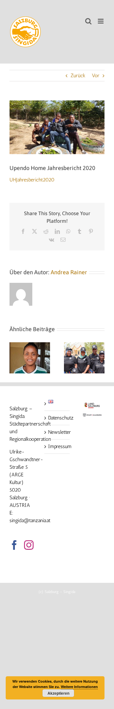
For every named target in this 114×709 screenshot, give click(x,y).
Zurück (78, 75)
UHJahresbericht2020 (32, 180)
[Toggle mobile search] (88, 21)
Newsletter (57, 432)
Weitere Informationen (79, 686)
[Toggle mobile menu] (101, 21)
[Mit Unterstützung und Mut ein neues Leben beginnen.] (30, 345)
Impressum (57, 446)
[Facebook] (14, 545)
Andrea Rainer (69, 272)
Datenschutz (57, 418)
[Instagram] (29, 545)
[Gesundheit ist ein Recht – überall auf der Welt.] (84, 345)
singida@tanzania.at (30, 520)
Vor (95, 75)
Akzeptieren (58, 693)
